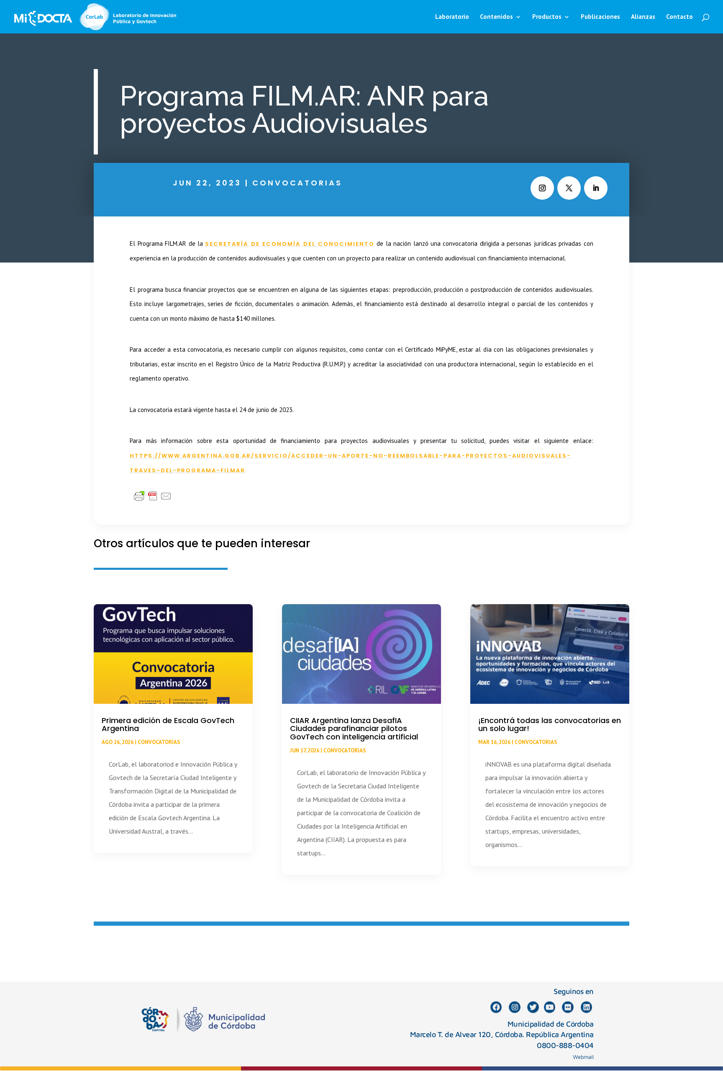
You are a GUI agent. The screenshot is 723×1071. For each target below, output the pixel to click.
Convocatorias (297, 183)
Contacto (679, 17)
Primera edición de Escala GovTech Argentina (168, 724)
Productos (546, 17)
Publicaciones (600, 17)
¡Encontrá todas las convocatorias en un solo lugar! (549, 724)
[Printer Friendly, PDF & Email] (153, 496)
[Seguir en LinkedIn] (596, 188)
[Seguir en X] (569, 188)
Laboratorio (452, 17)
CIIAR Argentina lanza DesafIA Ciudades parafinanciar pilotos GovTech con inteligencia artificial (354, 728)
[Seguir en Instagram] (542, 188)
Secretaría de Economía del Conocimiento (289, 244)
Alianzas (643, 17)
